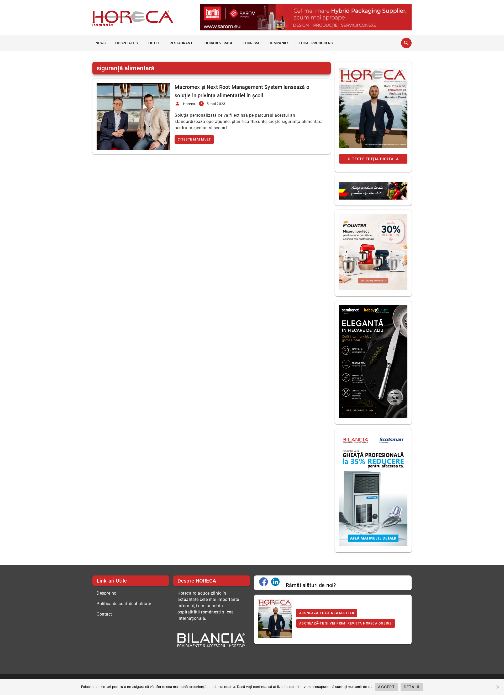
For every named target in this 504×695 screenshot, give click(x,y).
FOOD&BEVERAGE (217, 43)
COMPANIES (279, 43)
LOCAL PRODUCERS (316, 43)
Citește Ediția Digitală (373, 159)
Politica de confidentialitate (124, 603)
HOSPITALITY (127, 43)
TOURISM (251, 43)
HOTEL (154, 43)
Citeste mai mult (194, 139)
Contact (104, 614)
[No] (497, 686)
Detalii (412, 687)
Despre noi (107, 593)
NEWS (101, 43)
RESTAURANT (181, 43)
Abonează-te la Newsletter (326, 613)
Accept (386, 687)
